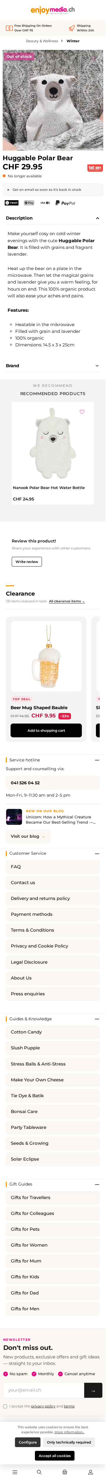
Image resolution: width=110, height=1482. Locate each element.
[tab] (53, 218)
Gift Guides (20, 1184)
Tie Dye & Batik (27, 1095)
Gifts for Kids (25, 1276)
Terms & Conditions (32, 930)
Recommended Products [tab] (53, 393)
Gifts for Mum (26, 1261)
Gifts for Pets (25, 1229)
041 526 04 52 (25, 782)
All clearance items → (67, 601)
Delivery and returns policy (40, 898)
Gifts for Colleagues (32, 1213)
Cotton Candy (26, 1032)
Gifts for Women (29, 1245)
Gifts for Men (25, 1308)
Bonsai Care (24, 1111)
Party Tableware (28, 1127)
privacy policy (43, 1406)
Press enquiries (28, 994)
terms (69, 1406)
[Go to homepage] (52, 10)
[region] (53, 100)
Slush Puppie (25, 1048)
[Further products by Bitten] (95, 168)
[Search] (39, 1473)
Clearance (20, 593)
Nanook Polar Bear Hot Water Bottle (49, 487)
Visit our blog (25, 836)
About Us (21, 978)
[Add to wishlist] (94, 57)
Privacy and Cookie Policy (39, 946)
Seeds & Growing (29, 1143)
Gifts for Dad (25, 1293)
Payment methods (32, 914)
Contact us (23, 882)
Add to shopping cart (46, 730)
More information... (69, 1432)
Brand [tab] (12, 365)
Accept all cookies (55, 1456)
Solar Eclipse (25, 1159)
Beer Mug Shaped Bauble (39, 707)
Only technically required (69, 1442)
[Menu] (15, 1473)
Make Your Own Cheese (37, 1080)
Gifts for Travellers (30, 1197)
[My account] (91, 1473)
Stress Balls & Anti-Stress (38, 1064)
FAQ (16, 866)
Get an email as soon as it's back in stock (46, 190)
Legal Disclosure (29, 962)
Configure (28, 1442)
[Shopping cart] (64, 1472)
